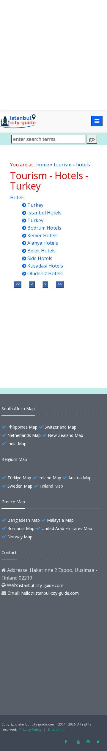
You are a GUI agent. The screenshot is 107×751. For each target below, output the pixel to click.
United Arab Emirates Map (67, 528)
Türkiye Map (19, 477)
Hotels (17, 197)
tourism (62, 164)
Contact (9, 552)
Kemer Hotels (42, 235)
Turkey (35, 205)
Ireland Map (49, 477)
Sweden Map (19, 486)
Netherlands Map (24, 435)
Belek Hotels (41, 250)
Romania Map (20, 528)
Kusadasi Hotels (45, 265)
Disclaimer (56, 729)
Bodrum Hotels (44, 228)
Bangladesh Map (23, 520)
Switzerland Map (60, 427)
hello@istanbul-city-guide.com (50, 593)
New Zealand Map (65, 435)
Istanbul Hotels (44, 212)
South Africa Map (18, 408)
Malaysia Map (60, 520)
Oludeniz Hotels (45, 273)
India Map (16, 443)
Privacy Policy (30, 729)
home (42, 164)
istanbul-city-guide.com (41, 585)
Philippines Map (22, 427)
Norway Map (19, 537)
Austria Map (80, 477)
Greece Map (13, 502)
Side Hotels (39, 258)
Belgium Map (14, 459)
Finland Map (51, 486)
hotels (83, 164)
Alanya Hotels (42, 243)
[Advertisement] (53, 55)
